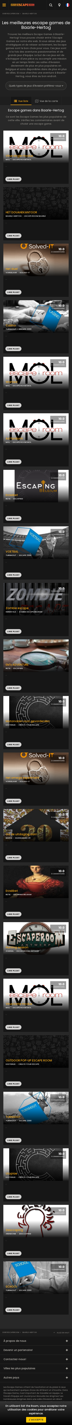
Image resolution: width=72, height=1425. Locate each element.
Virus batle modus (19, 1004)
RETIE (8, 498)
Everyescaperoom (11, 13)
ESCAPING (18, 498)
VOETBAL (12, 551)
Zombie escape (17, 608)
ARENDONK (11, 1233)
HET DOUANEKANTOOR (21, 212)
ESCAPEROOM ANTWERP (28, 951)
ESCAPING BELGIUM (22, 894)
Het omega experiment (22, 778)
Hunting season (17, 947)
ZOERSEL (10, 951)
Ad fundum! (14, 438)
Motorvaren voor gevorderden (28, 721)
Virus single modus (19, 156)
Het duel (12, 269)
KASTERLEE (11, 725)
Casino (11, 325)
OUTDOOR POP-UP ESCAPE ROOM (29, 1060)
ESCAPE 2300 (25, 329)
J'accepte (36, 1419)
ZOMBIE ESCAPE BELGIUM (30, 611)
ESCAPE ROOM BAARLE (35, 216)
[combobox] (59, 5)
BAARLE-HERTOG (14, 216)
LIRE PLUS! (13, 235)
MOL (8, 442)
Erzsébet (12, 891)
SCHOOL (11, 1286)
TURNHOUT (11, 329)
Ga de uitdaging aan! (21, 834)
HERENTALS (11, 611)
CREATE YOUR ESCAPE (28, 725)
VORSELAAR (11, 272)
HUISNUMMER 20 (22, 838)
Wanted (11, 382)
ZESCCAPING (25, 1233)
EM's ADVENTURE (17, 664)
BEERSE (9, 838)
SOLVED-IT (25, 272)
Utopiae (11, 1173)
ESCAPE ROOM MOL (22, 442)
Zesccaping (14, 1230)
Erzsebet (12, 495)
